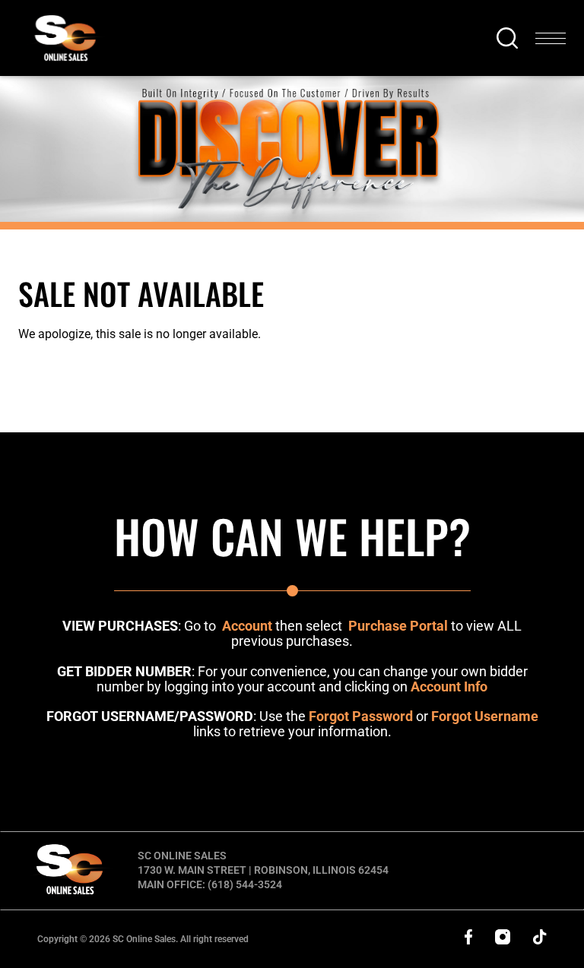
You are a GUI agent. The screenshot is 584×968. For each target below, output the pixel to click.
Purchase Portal (398, 626)
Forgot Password (361, 716)
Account (247, 626)
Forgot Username (484, 716)
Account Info (449, 686)
